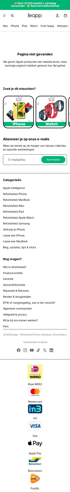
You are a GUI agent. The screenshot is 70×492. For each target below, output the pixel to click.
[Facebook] (18, 350)
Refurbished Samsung (16, 223)
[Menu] (4, 15)
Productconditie (12, 273)
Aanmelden (53, 159)
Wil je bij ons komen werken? (20, 320)
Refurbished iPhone (15, 193)
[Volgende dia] (63, 112)
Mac (5, 25)
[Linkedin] (51, 350)
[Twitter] (45, 350)
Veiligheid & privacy (15, 314)
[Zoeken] (12, 15)
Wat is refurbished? (14, 267)
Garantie (8, 278)
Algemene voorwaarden (17, 308)
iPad (24, 25)
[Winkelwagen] (65, 15)
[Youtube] (31, 350)
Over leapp (47, 25)
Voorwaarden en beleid (35, 342)
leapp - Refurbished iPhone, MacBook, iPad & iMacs (39, 334)
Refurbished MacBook (16, 199)
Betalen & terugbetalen (17, 296)
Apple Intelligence (14, 187)
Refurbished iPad (13, 211)
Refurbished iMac (13, 205)
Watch (34, 25)
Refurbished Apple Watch (18, 217)
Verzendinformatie (14, 284)
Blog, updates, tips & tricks (19, 247)
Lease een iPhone (13, 235)
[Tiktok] (38, 350)
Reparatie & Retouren (16, 290)
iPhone (15, 25)
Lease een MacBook (15, 241)
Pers (5, 326)
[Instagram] (25, 350)
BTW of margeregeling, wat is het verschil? (29, 302)
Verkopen (63, 25)
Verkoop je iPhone (14, 229)
